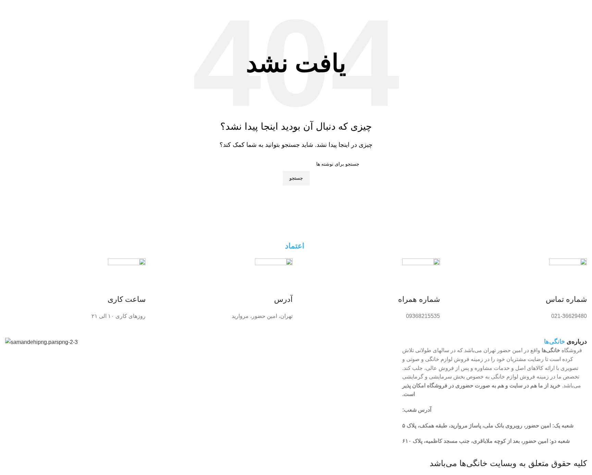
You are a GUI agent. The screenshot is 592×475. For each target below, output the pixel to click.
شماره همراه (419, 299)
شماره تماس (566, 299)
